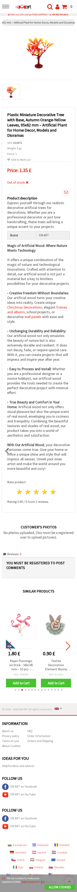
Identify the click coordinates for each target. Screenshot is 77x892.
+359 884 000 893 (59, 15)
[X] (3, 878)
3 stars (36, 492)
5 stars (53, 492)
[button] (15, 690)
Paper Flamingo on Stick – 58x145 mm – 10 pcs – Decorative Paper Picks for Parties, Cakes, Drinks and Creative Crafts (21, 665)
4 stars (44, 492)
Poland (38, 867)
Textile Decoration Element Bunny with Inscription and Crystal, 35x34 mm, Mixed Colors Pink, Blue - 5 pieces (56, 665)
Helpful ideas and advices (18, 766)
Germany (20, 852)
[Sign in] (58, 7)
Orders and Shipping (40, 741)
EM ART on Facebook (23, 786)
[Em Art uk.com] (21, 7)
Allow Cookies (60, 887)
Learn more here (31, 882)
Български (19, 845)
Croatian (62, 852)
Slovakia (59, 867)
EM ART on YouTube (23, 794)
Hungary (41, 860)
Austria (41, 852)
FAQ (29, 731)
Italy (20, 867)
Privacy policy (10, 736)
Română (64, 845)
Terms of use (10, 741)
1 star (19, 492)
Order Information (39, 736)
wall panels (32, 316)
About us (8, 731)
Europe (61, 860)
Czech (20, 860)
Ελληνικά (43, 845)
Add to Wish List (21, 159)
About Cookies (11, 746)
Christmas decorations (24, 307)
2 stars (28, 492)
